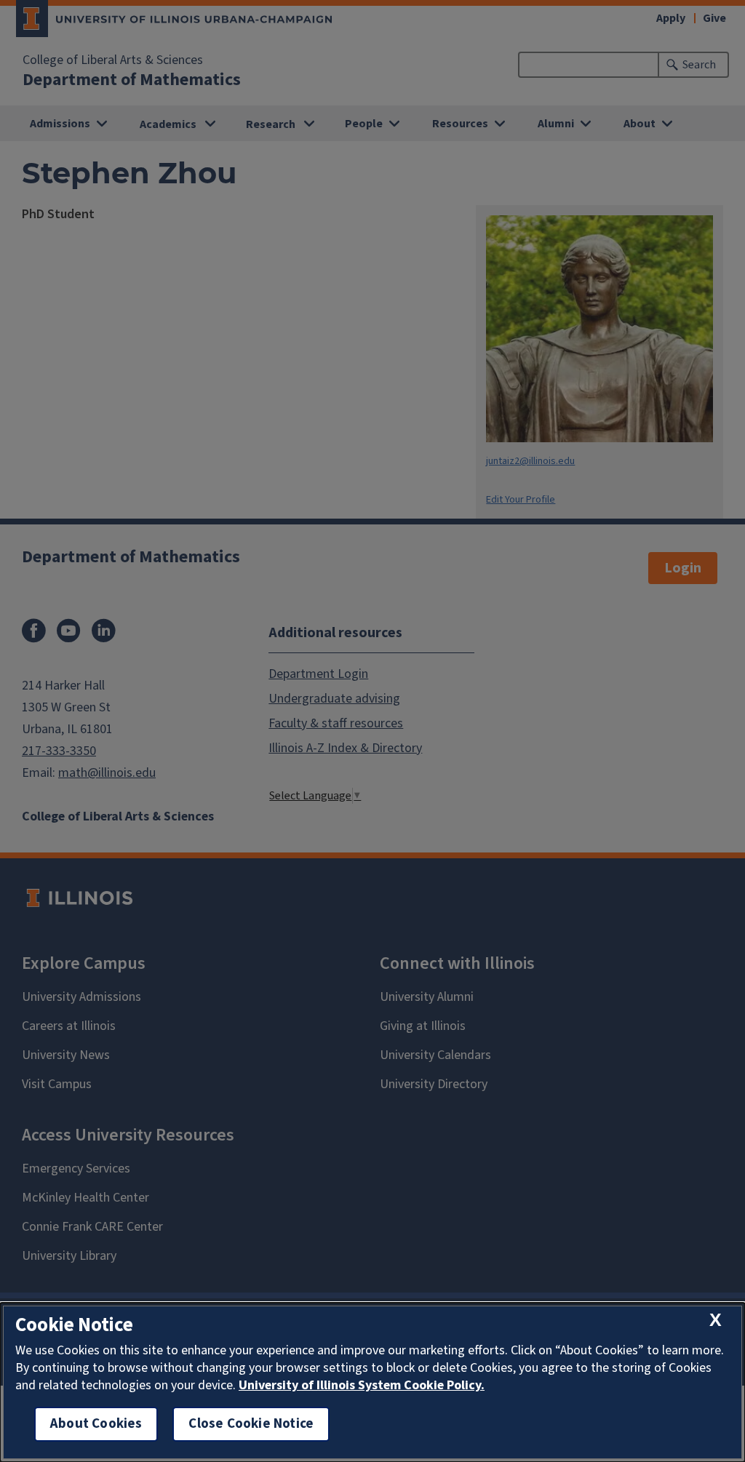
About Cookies (96, 1424)
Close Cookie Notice (251, 1424)
